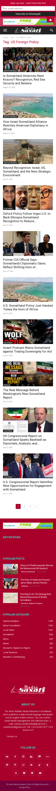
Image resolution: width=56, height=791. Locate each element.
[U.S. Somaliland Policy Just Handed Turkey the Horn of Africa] (28, 289)
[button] (5, 30)
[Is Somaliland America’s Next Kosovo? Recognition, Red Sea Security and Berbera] (28, 59)
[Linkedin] (31, 757)
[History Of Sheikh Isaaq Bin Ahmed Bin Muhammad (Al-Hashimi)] (10, 569)
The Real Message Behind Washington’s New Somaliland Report (24, 393)
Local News (8, 209)
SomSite (33, 787)
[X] (16, 773)
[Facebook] (15, 757)
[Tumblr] (47, 765)
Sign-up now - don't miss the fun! (28, 3)
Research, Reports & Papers (32, 603)
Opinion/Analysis (10, 71)
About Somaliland (28, 572)
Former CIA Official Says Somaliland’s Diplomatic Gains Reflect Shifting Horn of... (24, 263)
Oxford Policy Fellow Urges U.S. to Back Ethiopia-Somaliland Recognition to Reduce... (26, 217)
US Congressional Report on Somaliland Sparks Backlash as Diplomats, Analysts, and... (24, 439)
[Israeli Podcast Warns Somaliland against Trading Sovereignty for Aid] (28, 331)
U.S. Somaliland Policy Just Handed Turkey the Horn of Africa (28, 307)
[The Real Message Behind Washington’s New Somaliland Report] (28, 373)
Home (5, 38)
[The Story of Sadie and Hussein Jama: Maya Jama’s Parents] (10, 583)
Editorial (7, 385)
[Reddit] (23, 765)
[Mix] (39, 757)
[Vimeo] (24, 773)
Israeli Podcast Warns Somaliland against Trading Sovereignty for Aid (27, 349)
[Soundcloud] (31, 765)
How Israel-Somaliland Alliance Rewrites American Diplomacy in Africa (25, 125)
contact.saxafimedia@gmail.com (33, 736)
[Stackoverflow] (39, 765)
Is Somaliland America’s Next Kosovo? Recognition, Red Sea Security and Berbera (24, 79)
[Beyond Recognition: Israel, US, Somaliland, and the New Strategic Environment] (28, 151)
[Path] (7, 765)
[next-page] (36, 506)
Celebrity (24, 586)
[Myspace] (47, 757)
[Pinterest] (15, 765)
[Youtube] (40, 773)
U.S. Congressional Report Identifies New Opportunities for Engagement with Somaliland (28, 485)
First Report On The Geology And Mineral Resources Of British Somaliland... (35, 597)
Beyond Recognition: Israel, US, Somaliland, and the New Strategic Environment (27, 171)
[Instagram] (23, 757)
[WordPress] (32, 773)
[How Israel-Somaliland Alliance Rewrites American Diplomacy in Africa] (28, 105)
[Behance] (7, 757)
